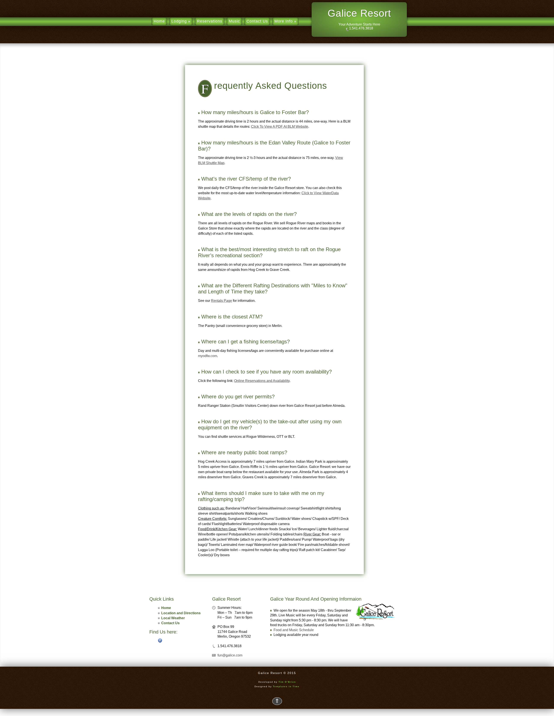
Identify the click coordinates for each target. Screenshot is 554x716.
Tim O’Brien (287, 682)
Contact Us (257, 21)
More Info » (285, 21)
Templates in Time (286, 686)
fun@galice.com (229, 655)
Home (159, 21)
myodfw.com (207, 356)
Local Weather (173, 618)
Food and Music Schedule (294, 630)
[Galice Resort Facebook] (160, 641)
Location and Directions (181, 613)
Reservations (209, 21)
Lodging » (180, 21)
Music (234, 21)
